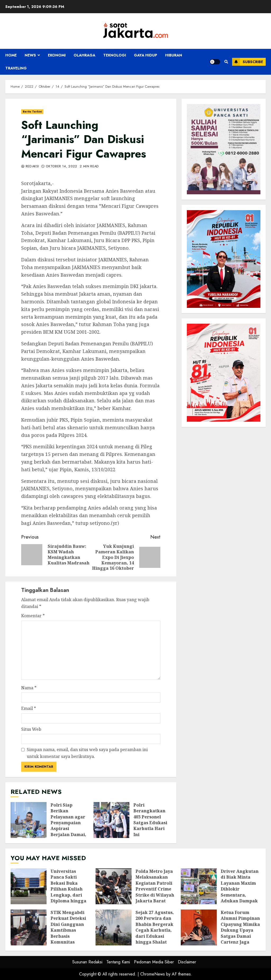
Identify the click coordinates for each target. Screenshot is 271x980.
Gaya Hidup (145, 55)
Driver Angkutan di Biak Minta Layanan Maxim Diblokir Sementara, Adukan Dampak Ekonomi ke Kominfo (199, 886)
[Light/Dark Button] (215, 61)
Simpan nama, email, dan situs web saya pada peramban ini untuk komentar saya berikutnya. (87, 753)
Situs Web (31, 729)
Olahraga (84, 55)
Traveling (16, 68)
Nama (29, 688)
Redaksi (31, 166)
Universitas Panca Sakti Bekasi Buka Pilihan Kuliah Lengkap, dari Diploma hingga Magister (29, 886)
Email (28, 708)
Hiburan (173, 55)
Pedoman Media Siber (154, 962)
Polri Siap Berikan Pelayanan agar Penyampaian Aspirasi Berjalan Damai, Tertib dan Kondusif (29, 820)
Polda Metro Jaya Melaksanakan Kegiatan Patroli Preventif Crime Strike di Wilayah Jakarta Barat (114, 886)
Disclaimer (187, 962)
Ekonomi (57, 55)
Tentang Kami (118, 962)
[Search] (226, 62)
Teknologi (114, 55)
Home (11, 55)
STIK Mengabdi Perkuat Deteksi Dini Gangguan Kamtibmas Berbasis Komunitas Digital (29, 927)
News (30, 55)
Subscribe (253, 61)
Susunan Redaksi (87, 962)
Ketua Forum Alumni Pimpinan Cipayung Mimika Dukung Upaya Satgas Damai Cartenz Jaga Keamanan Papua (199, 927)
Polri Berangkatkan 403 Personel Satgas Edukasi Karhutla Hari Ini (111, 820)
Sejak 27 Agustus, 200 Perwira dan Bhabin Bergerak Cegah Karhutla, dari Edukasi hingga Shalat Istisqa (114, 927)
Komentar (33, 616)
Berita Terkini (32, 112)
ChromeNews (152, 974)
